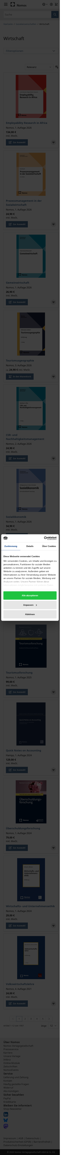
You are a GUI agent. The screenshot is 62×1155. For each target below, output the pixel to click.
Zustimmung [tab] (10, 546)
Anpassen (28, 605)
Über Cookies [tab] (49, 546)
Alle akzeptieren (30, 595)
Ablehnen (30, 614)
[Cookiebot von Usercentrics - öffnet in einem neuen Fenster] (44, 538)
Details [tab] (29, 546)
